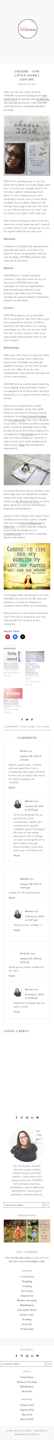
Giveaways (27, 1291)
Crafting (27, 1286)
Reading (27, 1319)
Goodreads (17, 1257)
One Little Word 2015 (11, 665)
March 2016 (27, 1419)
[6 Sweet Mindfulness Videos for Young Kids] (38, 1232)
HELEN (24, 879)
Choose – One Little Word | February (33, 668)
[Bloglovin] (37, 1117)
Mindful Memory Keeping (27, 26)
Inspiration (27, 1295)
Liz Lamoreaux (16, 420)
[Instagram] (27, 1117)
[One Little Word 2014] (13, 693)
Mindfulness (27, 1305)
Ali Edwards (42, 99)
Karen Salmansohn (30, 523)
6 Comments (11, 727)
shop (21, 444)
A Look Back (27, 1276)
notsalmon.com (12, 533)
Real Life (27, 1324)
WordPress (21, 1434)
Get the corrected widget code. (27, 1261)
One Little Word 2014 (11, 702)
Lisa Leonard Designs (34, 416)
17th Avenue (25, 1431)
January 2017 (27, 1405)
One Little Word (40, 727)
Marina (29, 801)
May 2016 (27, 1414)
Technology (27, 1329)
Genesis (34, 1434)
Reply (12, 787)
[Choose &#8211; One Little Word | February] (35, 656)
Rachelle (25, 953)
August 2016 (27, 1409)
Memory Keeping (27, 1300)
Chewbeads (27, 434)
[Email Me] (32, 1117)
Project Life (27, 1314)
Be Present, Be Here (27, 501)
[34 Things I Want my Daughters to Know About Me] (15, 1232)
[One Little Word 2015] (13, 656)
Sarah (23, 751)
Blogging (27, 1281)
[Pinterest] (22, 1117)
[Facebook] (16, 1117)
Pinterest (9, 526)
